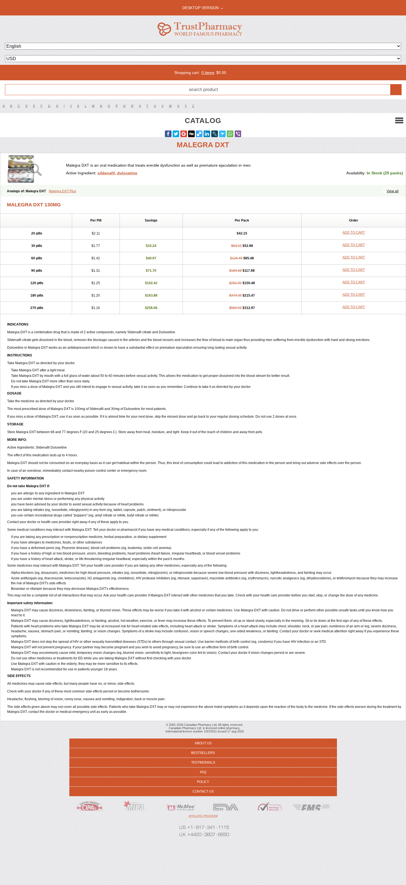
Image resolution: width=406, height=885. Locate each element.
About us (203, 743)
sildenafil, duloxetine (117, 173)
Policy (203, 782)
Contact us (203, 791)
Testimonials (203, 762)
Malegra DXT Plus (62, 191)
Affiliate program (203, 815)
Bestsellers (203, 753)
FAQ (203, 772)
